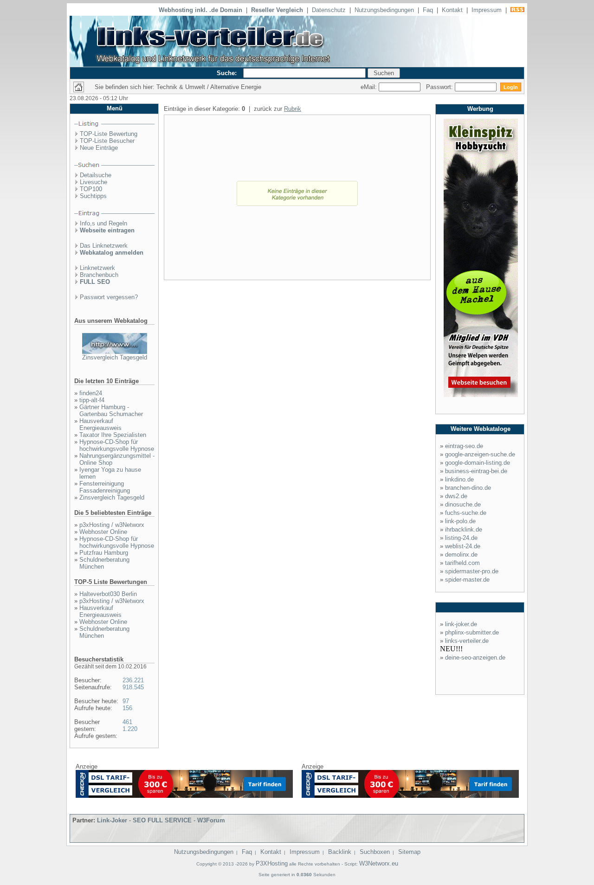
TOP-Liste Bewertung (108, 133)
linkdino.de (459, 479)
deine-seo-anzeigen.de (475, 657)
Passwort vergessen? (109, 297)
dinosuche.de (463, 504)
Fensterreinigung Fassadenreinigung (104, 487)
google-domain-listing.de (477, 462)
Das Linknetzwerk (104, 245)
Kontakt (452, 9)
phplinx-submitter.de (472, 632)
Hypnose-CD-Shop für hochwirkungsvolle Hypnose (116, 445)
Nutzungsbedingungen (384, 9)
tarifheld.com (462, 562)
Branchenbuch (99, 274)
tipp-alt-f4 (91, 400)
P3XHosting (272, 863)
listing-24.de (461, 537)
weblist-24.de (462, 546)
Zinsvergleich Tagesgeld (114, 357)
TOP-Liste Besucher (107, 140)
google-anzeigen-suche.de (480, 454)
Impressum (486, 9)
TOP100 (91, 189)
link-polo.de (460, 521)
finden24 (90, 393)
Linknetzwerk (97, 267)
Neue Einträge (99, 147)
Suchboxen (375, 851)
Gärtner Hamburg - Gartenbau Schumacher (111, 410)
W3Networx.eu (378, 863)
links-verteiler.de (467, 640)
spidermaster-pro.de (471, 571)
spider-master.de (467, 579)
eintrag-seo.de (464, 445)
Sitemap (409, 851)
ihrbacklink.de (463, 529)
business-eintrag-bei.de (476, 471)
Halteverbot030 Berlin (108, 593)
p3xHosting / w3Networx (111, 524)
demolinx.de (461, 554)
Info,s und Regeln (103, 223)
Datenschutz (329, 9)
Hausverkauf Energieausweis (100, 424)
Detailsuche (95, 175)
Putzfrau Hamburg (103, 552)
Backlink (339, 851)
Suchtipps (93, 195)
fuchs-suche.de (465, 512)
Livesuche (93, 182)
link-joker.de (461, 624)
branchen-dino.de (468, 487)
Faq (428, 9)
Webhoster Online (103, 531)
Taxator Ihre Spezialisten (112, 434)
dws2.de (456, 496)
